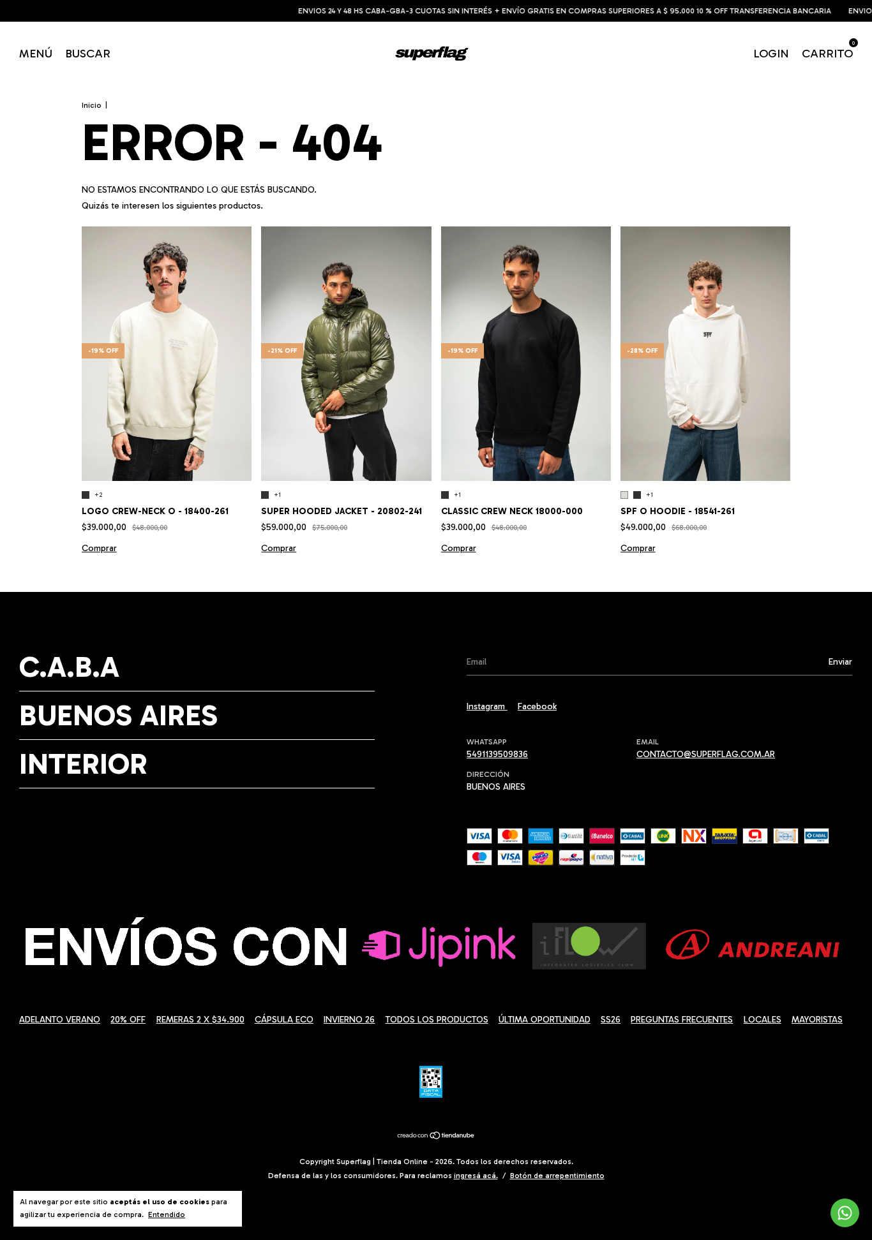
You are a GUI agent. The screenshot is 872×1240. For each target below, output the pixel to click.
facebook (537, 706)
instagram (487, 706)
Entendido (166, 1214)
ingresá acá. (476, 1175)
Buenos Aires (118, 715)
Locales (762, 1019)
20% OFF (128, 1019)
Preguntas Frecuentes (682, 1019)
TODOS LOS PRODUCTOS (437, 1019)
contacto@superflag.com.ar (705, 754)
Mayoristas (817, 1019)
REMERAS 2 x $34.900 (200, 1019)
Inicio (91, 105)
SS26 (610, 1019)
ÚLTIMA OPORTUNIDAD (544, 1019)
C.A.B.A (69, 666)
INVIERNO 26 (349, 1019)
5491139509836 (497, 754)
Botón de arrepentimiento (557, 1175)
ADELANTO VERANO (59, 1019)
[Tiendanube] (436, 1137)
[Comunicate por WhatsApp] (845, 1213)
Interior (83, 763)
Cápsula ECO (284, 1019)
